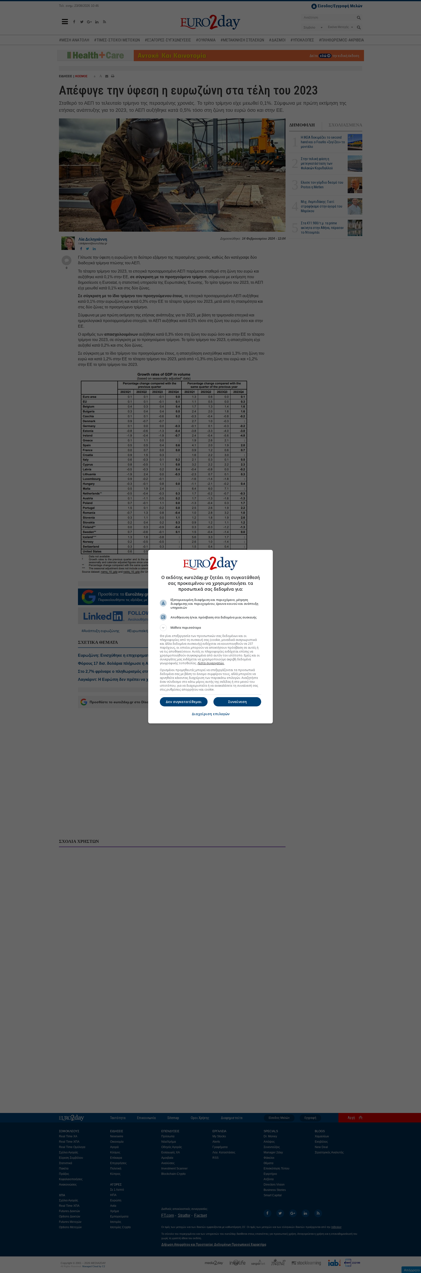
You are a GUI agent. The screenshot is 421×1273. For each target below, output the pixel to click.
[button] (210, 627)
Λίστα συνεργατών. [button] (211, 663)
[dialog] (210, 636)
